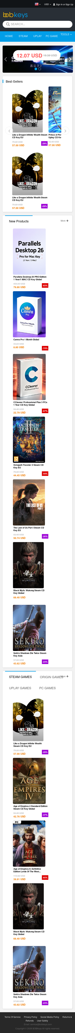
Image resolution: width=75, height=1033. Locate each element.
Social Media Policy (49, 1016)
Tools (65, 34)
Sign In (59, 4)
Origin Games (51, 677)
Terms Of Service (13, 1016)
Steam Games (20, 676)
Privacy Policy (30, 1016)
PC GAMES (47, 688)
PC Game (52, 36)
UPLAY (37, 36)
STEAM (23, 36)
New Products (19, 221)
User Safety (42, 1020)
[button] (5, 59)
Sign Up (69, 4)
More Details (29, 130)
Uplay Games (20, 688)
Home (9, 36)
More (63, 220)
